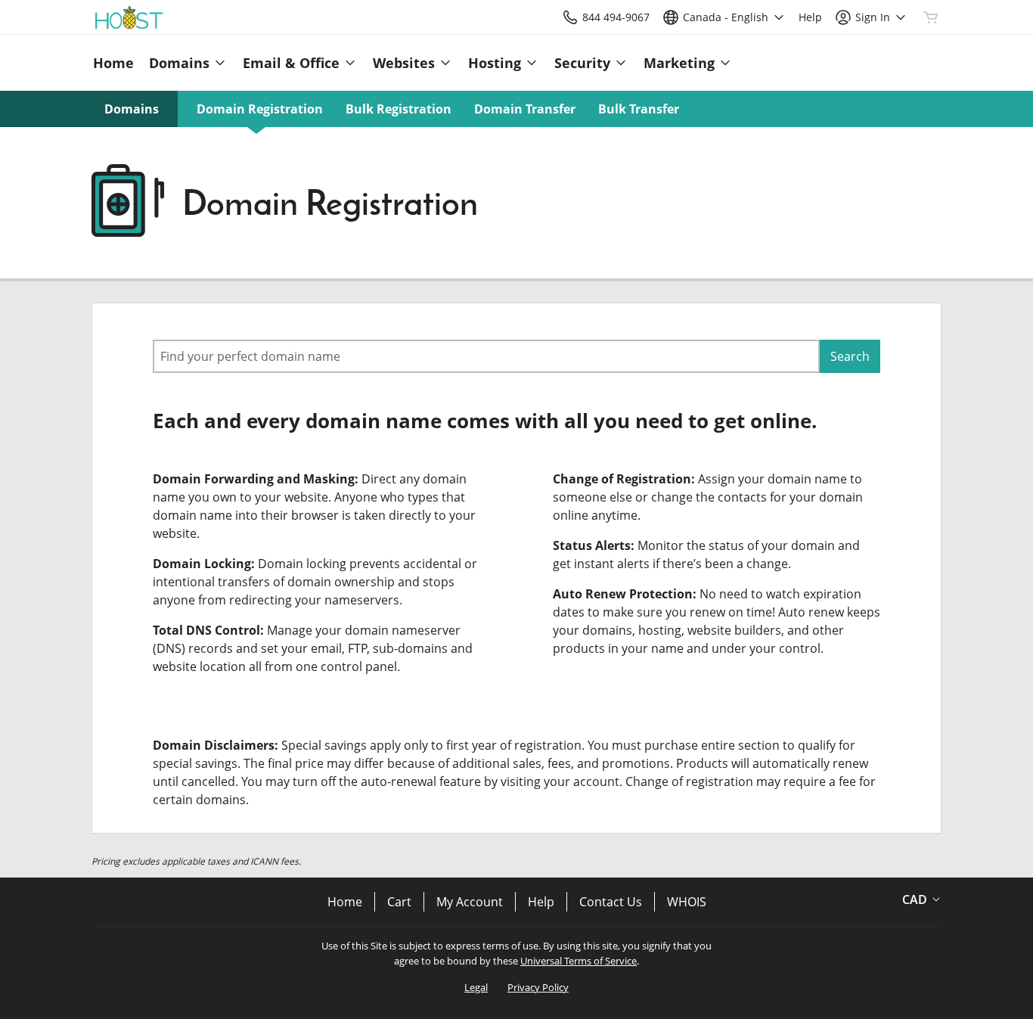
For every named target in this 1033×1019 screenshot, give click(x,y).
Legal (476, 987)
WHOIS (686, 901)
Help (541, 901)
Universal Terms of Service (578, 961)
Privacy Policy (538, 987)
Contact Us (610, 901)
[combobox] (486, 356)
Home (344, 901)
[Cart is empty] (931, 17)
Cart (399, 901)
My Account (469, 901)
